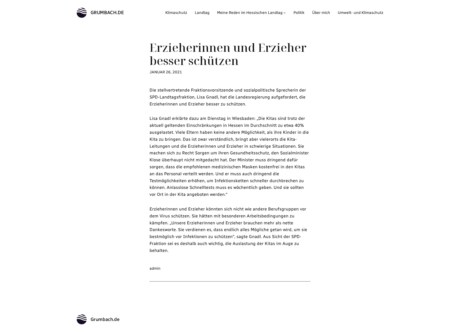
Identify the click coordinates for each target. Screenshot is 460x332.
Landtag (202, 12)
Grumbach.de (107, 12)
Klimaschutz (176, 12)
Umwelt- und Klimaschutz (360, 12)
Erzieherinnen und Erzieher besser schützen (228, 54)
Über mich (321, 12)
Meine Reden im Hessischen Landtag (249, 12)
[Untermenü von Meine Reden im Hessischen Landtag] (284, 13)
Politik (299, 12)
